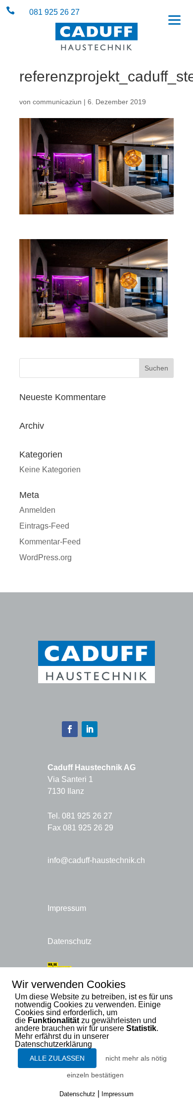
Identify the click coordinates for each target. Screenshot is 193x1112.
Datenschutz (70, 941)
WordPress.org (45, 557)
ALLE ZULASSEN (57, 1058)
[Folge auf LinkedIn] (89, 729)
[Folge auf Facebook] (70, 729)
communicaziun (57, 102)
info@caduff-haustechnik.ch (96, 860)
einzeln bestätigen (95, 1075)
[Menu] (174, 19)
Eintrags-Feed (44, 526)
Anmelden (37, 510)
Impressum (67, 908)
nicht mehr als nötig (136, 1058)
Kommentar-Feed (50, 541)
